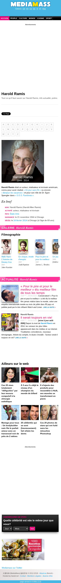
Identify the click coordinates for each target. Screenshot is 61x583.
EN (24, 9)
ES (31, 9)
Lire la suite (48, 307)
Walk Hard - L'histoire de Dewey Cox (6, 259)
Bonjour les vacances (12, 193)
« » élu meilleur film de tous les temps (38, 289)
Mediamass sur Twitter (12, 568)
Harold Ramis (13, 94)
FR (27, 9)
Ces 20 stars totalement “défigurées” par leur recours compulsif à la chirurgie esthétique (9, 393)
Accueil (5, 18)
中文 (44, 9)
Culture (23, 18)
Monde (32, 18)
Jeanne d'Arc (48, 576)
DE (34, 9)
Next (57, 246)
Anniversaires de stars (14, 517)
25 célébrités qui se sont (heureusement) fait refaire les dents (29, 428)
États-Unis (14, 214)
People (13, 18)
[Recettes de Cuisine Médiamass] (23, 562)
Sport (49, 18)
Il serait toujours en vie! (36, 317)
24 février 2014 (20, 220)
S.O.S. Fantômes (24, 195)
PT (40, 9)
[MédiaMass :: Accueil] (30, 4)
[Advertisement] (30, 56)
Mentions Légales (34, 576)
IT (37, 9)
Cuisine (40, 18)
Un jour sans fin (32, 190)
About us (42, 573)
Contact (23, 576)
